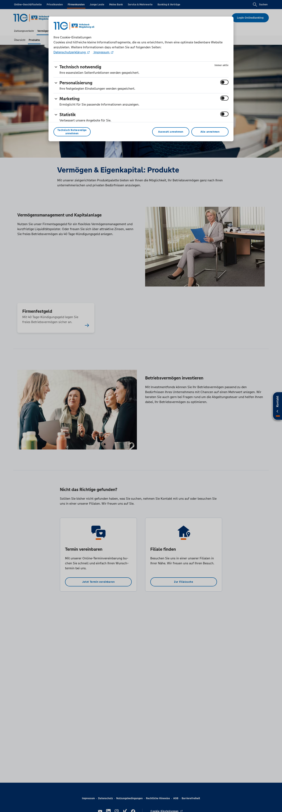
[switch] (224, 82)
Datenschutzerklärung (69, 52)
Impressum (101, 52)
